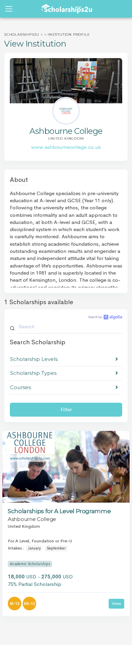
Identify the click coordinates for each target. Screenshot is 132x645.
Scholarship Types (33, 373)
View (116, 603)
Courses (20, 387)
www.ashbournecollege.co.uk (66, 147)
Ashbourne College (32, 519)
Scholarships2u (21, 34)
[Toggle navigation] (9, 9)
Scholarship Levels (34, 359)
